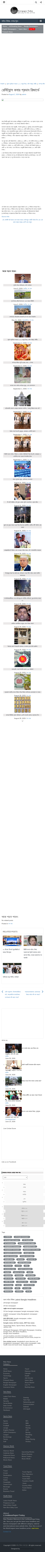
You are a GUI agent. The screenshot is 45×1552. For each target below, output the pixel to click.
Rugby (28, 1437)
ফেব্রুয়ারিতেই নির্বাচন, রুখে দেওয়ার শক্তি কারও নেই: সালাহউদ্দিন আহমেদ (22, 550)
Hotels (5, 1480)
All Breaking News (15, 26)
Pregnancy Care (9, 1503)
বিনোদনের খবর (8, 1291)
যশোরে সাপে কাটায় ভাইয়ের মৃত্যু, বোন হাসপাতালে (22, 385)
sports (33, 1282)
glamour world (18, 1272)
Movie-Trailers (27, 1456)
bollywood (8, 1266)
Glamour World (30, 1371)
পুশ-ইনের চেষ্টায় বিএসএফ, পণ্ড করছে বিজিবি (22, 301)
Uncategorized (10, 1119)
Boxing (28, 1432)
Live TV (32, 29)
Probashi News (7, 32)
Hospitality (6, 1482)
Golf (4, 1441)
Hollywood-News (9, 1455)
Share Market (29, 1382)
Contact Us (7, 1531)
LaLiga (5, 1428)
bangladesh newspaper (12, 1249)
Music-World (26, 1459)
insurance (19, 1275)
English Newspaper (10, 1385)
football (7, 1272)
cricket (18, 1266)
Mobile (5, 1399)
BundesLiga (7, 1437)
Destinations (7, 1475)
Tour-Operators (27, 1474)
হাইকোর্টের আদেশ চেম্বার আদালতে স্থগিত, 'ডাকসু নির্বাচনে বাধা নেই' (22, 408)
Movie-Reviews (27, 1454)
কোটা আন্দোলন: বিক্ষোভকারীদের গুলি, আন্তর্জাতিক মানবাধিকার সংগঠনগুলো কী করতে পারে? (13, 994)
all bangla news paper (12, 1240)
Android (26, 1406)
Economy (6, 1373)
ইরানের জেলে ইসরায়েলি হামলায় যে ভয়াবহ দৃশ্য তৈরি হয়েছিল (22, 646)
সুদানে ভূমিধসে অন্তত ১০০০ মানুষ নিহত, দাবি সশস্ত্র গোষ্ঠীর (22, 339)
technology (8, 1285)
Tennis (5, 1439)
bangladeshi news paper (26, 1243)
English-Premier (8, 1430)
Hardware (6, 1410)
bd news (20, 1259)
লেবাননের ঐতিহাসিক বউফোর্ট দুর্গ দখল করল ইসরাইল (22, 317)
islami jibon (30, 1275)
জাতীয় (25, 288)
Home (5, 26)
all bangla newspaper (22, 1237)
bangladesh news (30, 1246)
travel (18, 1285)
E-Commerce (7, 1408)
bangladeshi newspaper (12, 1246)
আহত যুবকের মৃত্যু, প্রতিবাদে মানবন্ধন (22, 479)
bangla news (29, 1253)
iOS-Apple (26, 1409)
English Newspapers (9, 29)
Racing (28, 1428)
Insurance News (8, 1387)
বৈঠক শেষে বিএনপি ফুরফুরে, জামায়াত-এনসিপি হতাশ (22, 431)
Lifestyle (27, 1373)
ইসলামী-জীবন (8, 1288)
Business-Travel (8, 1491)
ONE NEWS (9, 1282)
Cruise (5, 1473)
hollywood (8, 1275)
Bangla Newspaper (9, 1382)
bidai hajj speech (24, 1262)
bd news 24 (31, 1259)
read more (35, 1528)
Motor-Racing (30, 1439)
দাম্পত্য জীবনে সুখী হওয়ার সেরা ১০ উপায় (22, 362)
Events (5, 1489)
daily (26, 1266)
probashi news (22, 1282)
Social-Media (7, 1403)
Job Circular (29, 1378)
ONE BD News (33, 1278)
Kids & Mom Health (9, 1505)
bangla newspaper (10, 1256)
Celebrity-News (8, 1453)
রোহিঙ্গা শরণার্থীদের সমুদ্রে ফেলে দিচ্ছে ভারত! (22, 623)
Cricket (5, 1423)
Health (27, 1376)
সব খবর (30, 288)
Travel (27, 1369)
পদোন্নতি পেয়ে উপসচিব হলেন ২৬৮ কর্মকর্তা (22, 669)
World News (7, 1371)
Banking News (30, 1387)
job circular (8, 1278)
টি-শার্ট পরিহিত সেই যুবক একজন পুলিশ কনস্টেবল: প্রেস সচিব (22, 502)
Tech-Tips (26, 1400)
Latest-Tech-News (9, 1396)
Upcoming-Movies (28, 1452)
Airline (24, 1490)
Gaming (26, 1397)
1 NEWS (7, 1237)
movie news (20, 1278)
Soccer (28, 1425)
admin (24, 94)
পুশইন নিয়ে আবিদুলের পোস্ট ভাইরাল (22, 285)
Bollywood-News (9, 1457)
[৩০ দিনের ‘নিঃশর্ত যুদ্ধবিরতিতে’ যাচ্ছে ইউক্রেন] (12, 941)
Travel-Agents (27, 1472)
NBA (27, 1423)
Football (6, 1425)
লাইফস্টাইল (19, 1291)
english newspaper (25, 1269)
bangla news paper (27, 1256)
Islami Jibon (23, 29)
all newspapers (9, 1243)
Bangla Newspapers (31, 26)
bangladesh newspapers (12, 1253)
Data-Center (7, 1405)
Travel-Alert (26, 1479)
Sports (5, 1378)
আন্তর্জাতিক (25, 320)
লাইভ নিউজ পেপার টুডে (10, 21)
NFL (27, 1421)
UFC (27, 1430)
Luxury (5, 1477)
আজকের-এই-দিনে (29, 1285)
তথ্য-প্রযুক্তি (27, 1288)
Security (6, 1401)
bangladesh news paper (31, 1249)
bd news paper (9, 1262)
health (30, 1272)
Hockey (28, 1441)
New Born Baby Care (10, 1507)
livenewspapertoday (27, 1549)
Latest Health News (10, 1500)
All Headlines (27, 1240)
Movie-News (7, 1460)
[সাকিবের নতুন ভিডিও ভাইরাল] (12, 968)
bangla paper (9, 1259)
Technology (7, 1376)
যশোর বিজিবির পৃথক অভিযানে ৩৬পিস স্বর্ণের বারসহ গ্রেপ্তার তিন (22, 715)
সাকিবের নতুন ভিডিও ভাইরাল (11, 977)
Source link (5, 216)
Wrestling (29, 1434)
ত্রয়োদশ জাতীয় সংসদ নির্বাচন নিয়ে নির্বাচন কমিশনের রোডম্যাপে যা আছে (22, 692)
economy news (10, 1269)
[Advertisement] (22, 56)
